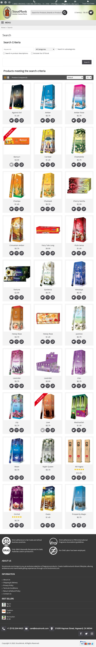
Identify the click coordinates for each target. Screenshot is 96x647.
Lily (17, 422)
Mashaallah (79, 422)
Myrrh (9, 604)
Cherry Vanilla (79, 201)
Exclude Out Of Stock (41, 53)
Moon (16, 466)
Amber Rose (79, 112)
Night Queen (48, 466)
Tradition (10, 610)
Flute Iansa (79, 245)
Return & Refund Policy (11, 591)
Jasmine (79, 334)
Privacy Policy (8, 585)
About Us (6, 580)
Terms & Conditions (10, 588)
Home (3, 27)
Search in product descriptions (16, 53)
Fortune (17, 289)
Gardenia (48, 289)
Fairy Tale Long (48, 245)
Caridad (48, 157)
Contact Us (7, 594)
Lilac (79, 378)
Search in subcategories (66, 49)
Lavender (17, 378)
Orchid (17, 514)
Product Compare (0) (19, 77)
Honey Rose (17, 334)
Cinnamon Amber (17, 245)
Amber (48, 112)
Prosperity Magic (79, 514)
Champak (48, 201)
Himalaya (79, 289)
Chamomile (79, 157)
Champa (16, 201)
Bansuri (17, 157)
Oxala (48, 514)
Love (48, 422)
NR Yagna (79, 466)
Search (10, 27)
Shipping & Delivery (10, 582)
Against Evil (17, 112)
